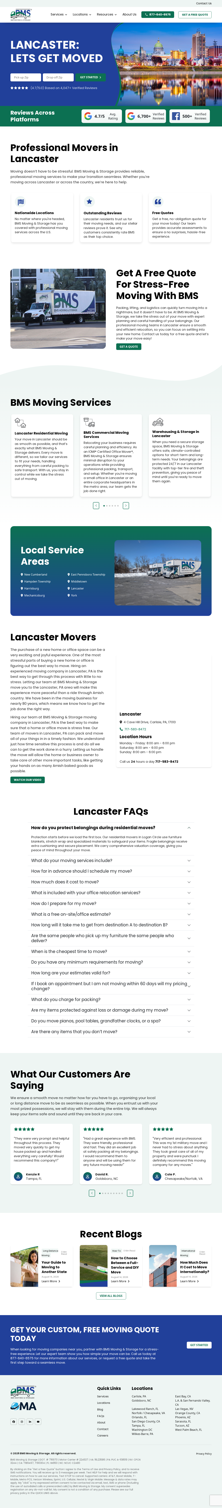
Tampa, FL (138, 1425)
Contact (103, 1429)
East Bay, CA (183, 1396)
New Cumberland (35, 574)
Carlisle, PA (139, 1396)
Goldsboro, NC (141, 1400)
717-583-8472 (134, 729)
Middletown (78, 581)
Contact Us (204, 3)
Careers (102, 1436)
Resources (105, 14)
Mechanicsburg (34, 595)
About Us (129, 14)
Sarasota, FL (183, 1421)
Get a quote (129, 347)
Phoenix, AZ (182, 1417)
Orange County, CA (187, 1413)
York (73, 595)
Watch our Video (27, 780)
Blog (100, 1409)
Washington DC (142, 1430)
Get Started (89, 77)
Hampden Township (37, 581)
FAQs (100, 1416)
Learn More (49, 1281)
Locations (80, 14)
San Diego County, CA (146, 1421)
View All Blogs (111, 1296)
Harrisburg (31, 588)
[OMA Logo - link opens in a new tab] (23, 1406)
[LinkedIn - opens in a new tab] (30, 1422)
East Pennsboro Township (87, 574)
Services (57, 14)
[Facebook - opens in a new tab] (14, 1422)
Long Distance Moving (50, 1253)
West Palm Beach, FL (188, 1430)
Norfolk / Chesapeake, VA (148, 1413)
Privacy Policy (204, 1453)
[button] (96, 505)
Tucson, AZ (182, 1425)
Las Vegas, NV (184, 1409)
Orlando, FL (139, 1417)
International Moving (187, 1253)
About (101, 1423)
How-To (116, 1250)
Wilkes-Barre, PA (142, 1434)
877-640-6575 (160, 15)
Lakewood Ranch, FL (145, 1409)
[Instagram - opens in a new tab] (22, 1422)
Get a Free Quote (195, 15)
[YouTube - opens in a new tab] (38, 1422)
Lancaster (77, 588)
